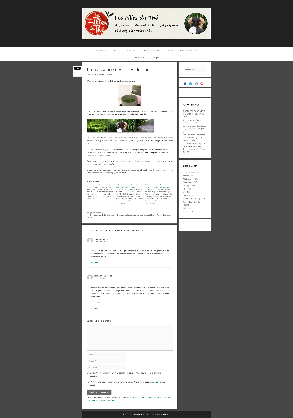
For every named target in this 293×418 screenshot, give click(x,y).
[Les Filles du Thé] (146, 24)
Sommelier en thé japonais (194, 199)
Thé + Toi (187, 189)
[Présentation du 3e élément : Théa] (101, 193)
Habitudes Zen (189, 211)
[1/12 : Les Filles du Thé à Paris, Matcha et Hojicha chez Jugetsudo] (159, 194)
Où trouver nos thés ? (187, 51)
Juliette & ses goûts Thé (193, 172)
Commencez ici (101, 51)
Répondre (94, 262)
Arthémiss (187, 208)
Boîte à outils (132, 51)
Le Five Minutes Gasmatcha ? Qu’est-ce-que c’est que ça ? (194, 128)
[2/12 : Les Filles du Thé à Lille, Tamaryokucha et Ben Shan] (130, 194)
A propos (155, 58)
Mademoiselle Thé (190, 179)
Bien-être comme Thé (152, 51)
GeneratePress (163, 414)
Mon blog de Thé (190, 182)
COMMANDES (140, 58)
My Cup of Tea (189, 186)
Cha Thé (186, 192)
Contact (170, 51)
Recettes (117, 51)
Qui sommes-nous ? (97, 213)
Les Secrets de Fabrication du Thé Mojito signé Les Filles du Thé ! (194, 137)
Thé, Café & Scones (191, 195)
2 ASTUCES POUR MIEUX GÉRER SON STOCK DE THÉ (194, 114)
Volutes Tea (188, 176)
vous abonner (156, 382)
